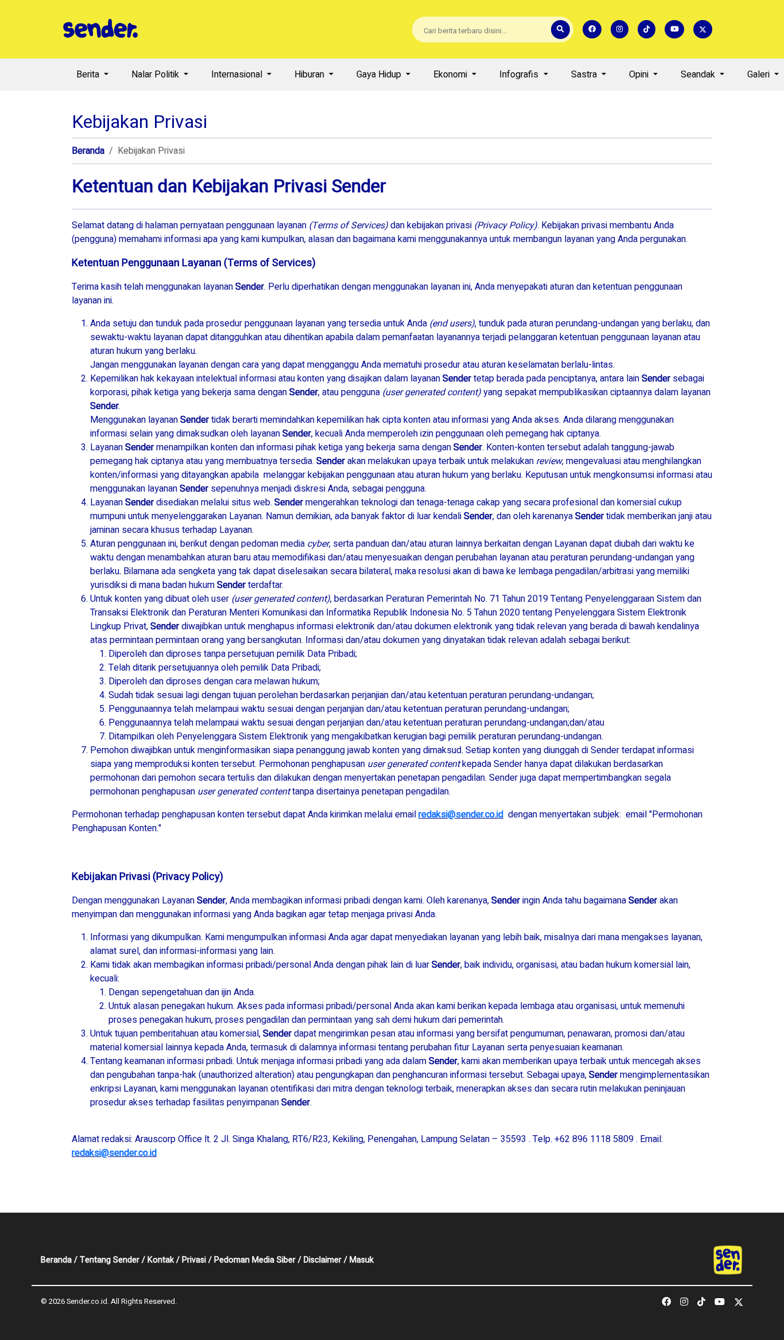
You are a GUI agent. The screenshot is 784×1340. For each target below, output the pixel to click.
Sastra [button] (585, 74)
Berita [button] (89, 74)
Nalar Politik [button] (156, 74)
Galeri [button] (759, 74)
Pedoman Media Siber (255, 1260)
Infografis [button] (520, 74)
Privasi (194, 1260)
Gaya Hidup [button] (379, 74)
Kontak (161, 1260)
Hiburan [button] (310, 74)
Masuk (362, 1260)
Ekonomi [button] (451, 74)
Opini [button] (640, 74)
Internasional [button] (238, 74)
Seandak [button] (699, 74)
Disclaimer (322, 1260)
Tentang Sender (109, 1260)
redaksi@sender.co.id (460, 814)
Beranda (88, 151)
